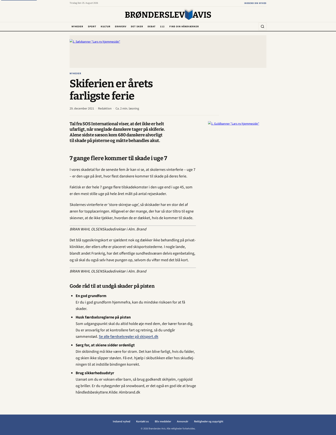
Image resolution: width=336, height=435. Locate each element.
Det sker (137, 26)
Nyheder (77, 26)
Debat (152, 26)
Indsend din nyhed (255, 3)
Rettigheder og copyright (208, 422)
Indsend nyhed (121, 422)
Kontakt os (142, 422)
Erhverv (120, 26)
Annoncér (182, 422)
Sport (92, 26)
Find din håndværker (184, 26)
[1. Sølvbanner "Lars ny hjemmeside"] (168, 51)
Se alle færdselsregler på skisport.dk (128, 336)
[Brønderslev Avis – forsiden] (168, 14)
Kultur (105, 26)
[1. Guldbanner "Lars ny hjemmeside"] (237, 179)
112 (162, 26)
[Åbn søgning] (262, 26)
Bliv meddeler (163, 422)
